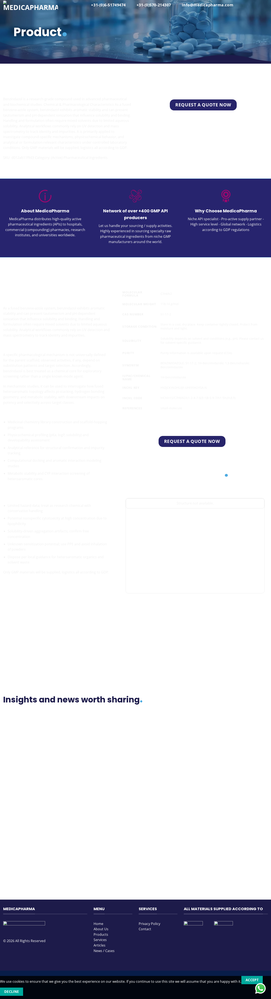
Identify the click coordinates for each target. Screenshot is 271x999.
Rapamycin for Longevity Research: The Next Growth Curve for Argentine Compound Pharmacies (32, 755)
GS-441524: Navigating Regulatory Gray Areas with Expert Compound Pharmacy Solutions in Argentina (168, 755)
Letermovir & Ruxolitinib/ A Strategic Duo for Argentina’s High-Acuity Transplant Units (166, 838)
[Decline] (30, 992)
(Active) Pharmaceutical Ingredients (51, 78)
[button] (265, 5)
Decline (11, 991)
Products (10, 78)
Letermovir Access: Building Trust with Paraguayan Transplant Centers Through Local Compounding (33, 838)
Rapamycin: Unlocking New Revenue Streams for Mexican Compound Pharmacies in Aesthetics (235, 838)
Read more (15, 777)
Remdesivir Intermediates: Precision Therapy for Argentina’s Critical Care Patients (99, 755)
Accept (252, 980)
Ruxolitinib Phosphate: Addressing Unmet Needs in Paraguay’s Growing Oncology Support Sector (235, 755)
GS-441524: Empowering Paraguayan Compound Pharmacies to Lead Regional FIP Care (102, 838)
